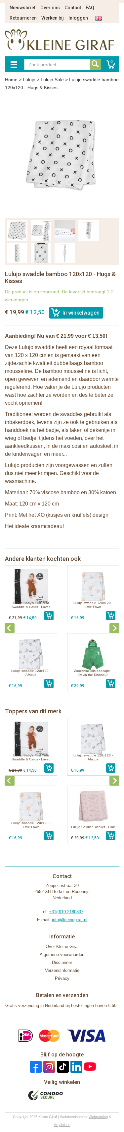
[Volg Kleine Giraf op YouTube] (89, 1066)
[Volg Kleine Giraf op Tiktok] (62, 1066)
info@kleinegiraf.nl (69, 919)
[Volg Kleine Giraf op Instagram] (48, 1066)
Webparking (98, 1117)
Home (11, 79)
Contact (72, 7)
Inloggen (78, 18)
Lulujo (29, 79)
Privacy (62, 978)
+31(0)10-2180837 (66, 911)
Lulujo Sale (52, 79)
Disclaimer (62, 962)
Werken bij (52, 18)
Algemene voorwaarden (62, 954)
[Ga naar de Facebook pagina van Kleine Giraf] (35, 1066)
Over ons (50, 7)
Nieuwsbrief (23, 7)
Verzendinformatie (62, 970)
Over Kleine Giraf (62, 946)
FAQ (90, 7)
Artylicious (62, 1125)
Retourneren (23, 18)
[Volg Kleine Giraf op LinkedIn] (75, 1066)
